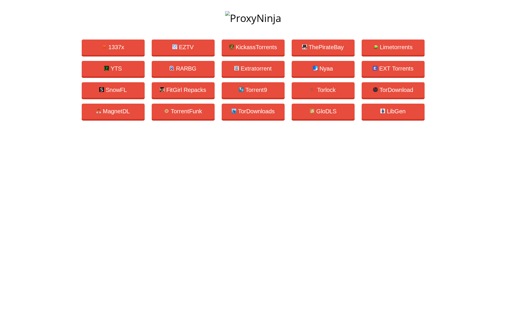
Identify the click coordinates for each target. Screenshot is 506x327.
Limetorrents (395, 47)
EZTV (185, 47)
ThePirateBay (325, 47)
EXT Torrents (395, 68)
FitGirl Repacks (185, 90)
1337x (115, 47)
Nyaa (325, 68)
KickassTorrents (255, 47)
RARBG (185, 68)
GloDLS (325, 111)
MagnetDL (115, 111)
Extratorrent (255, 68)
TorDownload (395, 90)
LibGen (395, 111)
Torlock (325, 90)
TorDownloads (255, 111)
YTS (115, 68)
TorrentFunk (185, 111)
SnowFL (115, 90)
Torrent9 (255, 90)
